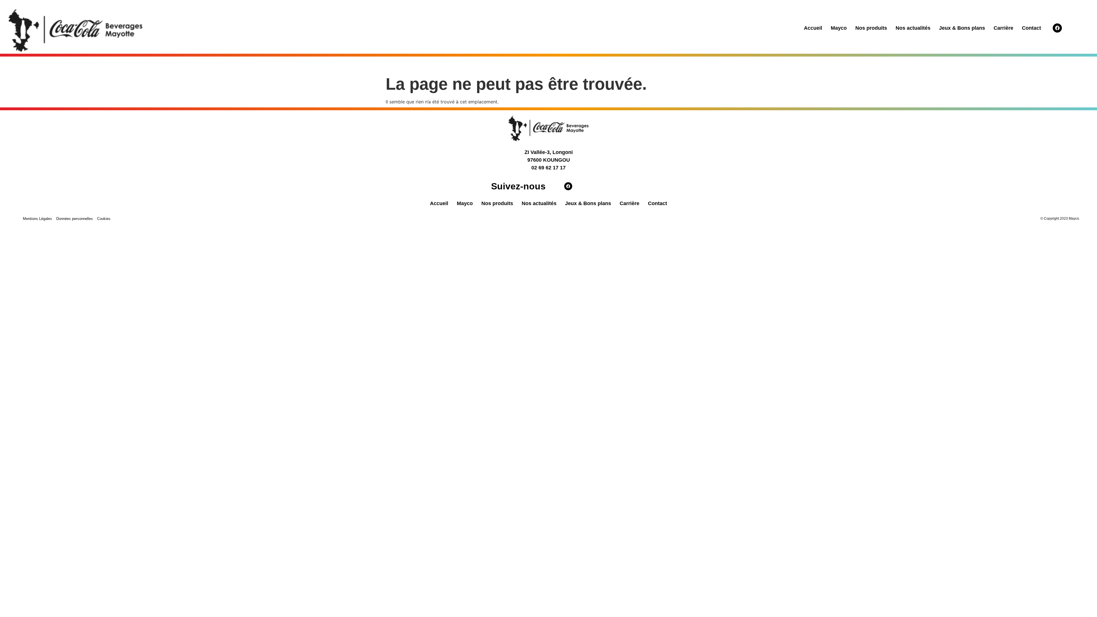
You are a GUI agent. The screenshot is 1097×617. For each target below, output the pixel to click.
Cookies (104, 219)
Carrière (1003, 28)
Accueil (813, 28)
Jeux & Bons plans (962, 28)
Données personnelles (74, 219)
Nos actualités (913, 28)
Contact (1031, 28)
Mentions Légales (37, 219)
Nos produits (871, 28)
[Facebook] (1057, 28)
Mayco (839, 28)
